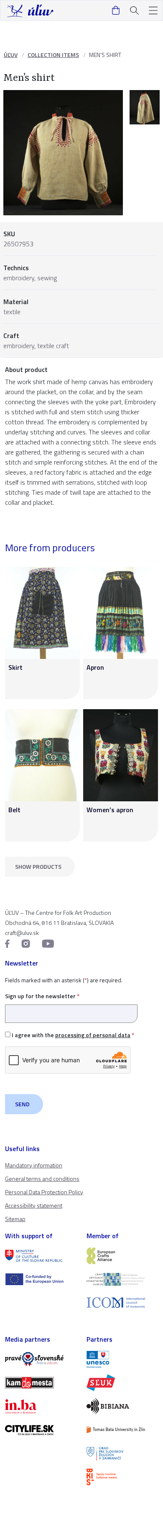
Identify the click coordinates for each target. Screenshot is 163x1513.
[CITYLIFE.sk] (40, 1430)
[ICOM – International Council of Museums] (122, 1302)
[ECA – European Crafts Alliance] (122, 1255)
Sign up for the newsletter (42, 995)
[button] (153, 10)
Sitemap (15, 1218)
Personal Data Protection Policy (44, 1192)
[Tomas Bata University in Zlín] (122, 1429)
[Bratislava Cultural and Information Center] (122, 1477)
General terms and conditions (42, 1178)
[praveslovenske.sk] (40, 1359)
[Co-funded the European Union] (40, 1279)
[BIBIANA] (122, 1406)
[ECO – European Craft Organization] (122, 1279)
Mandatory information (33, 1165)
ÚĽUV (11, 54)
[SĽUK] (122, 1382)
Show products (38, 866)
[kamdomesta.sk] (40, 1382)
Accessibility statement (33, 1205)
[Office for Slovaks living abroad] (122, 1453)
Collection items (53, 54)
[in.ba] (40, 1406)
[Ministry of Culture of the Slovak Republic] (40, 1255)
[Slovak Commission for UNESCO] (122, 1359)
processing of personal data (92, 1034)
